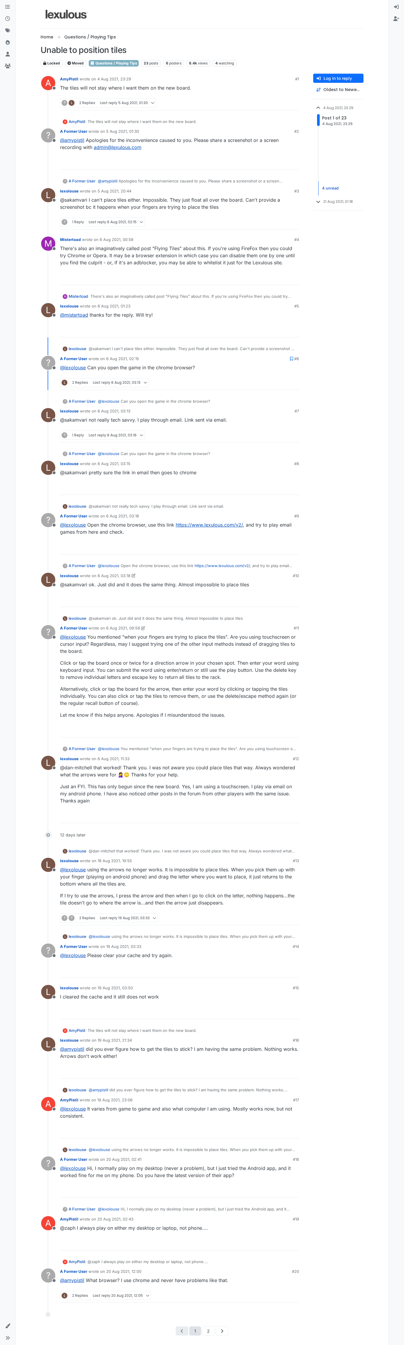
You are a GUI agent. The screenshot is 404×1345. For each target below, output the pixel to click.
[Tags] (7, 30)
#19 (296, 1219)
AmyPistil (69, 79)
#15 (296, 987)
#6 (296, 358)
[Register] (396, 19)
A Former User (73, 131)
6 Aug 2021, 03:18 (114, 575)
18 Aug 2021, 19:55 (115, 860)
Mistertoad (70, 239)
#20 (295, 1271)
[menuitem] (396, 7)
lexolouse (69, 191)
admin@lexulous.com (117, 147)
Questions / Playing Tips (116, 63)
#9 (296, 516)
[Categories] (7, 7)
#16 (296, 1040)
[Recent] (7, 19)
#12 (296, 758)
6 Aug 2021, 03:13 (114, 411)
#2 (296, 131)
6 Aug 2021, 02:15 (122, 358)
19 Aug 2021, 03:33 (123, 946)
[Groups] (7, 66)
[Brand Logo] (67, 14)
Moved (77, 63)
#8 (296, 463)
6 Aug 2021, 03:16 (122, 516)
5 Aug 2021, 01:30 (122, 131)
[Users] (7, 54)
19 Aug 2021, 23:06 (114, 1100)
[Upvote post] (271, 103)
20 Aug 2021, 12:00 (123, 1271)
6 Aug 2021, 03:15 (114, 463)
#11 (296, 628)
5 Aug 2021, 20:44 (114, 191)
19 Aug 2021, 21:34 (115, 1040)
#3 (296, 191)
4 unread (330, 188)
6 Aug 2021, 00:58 (116, 239)
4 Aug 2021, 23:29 (114, 79)
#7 (297, 411)
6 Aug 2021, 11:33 (114, 758)
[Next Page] (222, 1331)
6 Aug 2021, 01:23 (114, 306)
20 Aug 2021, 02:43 (115, 1219)
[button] (7, 1326)
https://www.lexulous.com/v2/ (209, 525)
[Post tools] (294, 103)
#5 (296, 306)
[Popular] (7, 42)
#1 (297, 79)
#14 (296, 946)
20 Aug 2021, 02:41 (123, 1159)
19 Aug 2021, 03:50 (115, 987)
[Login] (396, 7)
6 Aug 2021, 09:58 (123, 628)
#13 (296, 860)
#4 (296, 239)
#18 (296, 1159)
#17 (296, 1100)
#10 (296, 575)
